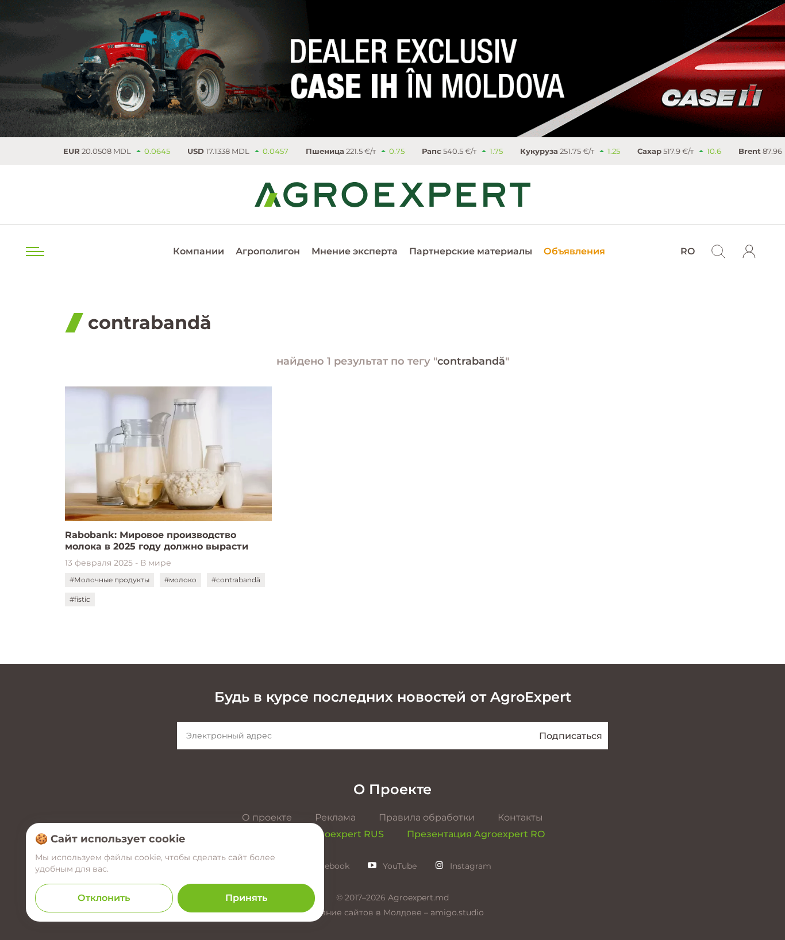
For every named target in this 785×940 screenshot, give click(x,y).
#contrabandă (235, 579)
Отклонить (104, 897)
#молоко (180, 579)
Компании (198, 251)
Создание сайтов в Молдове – (365, 912)
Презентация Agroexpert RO (476, 834)
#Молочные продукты (109, 579)
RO (687, 251)
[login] (749, 251)
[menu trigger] (34, 251)
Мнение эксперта (354, 251)
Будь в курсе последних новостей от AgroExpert (392, 696)
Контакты (520, 817)
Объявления (574, 251)
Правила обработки (427, 817)
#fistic (80, 599)
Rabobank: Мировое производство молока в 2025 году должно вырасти (156, 540)
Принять (246, 897)
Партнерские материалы (470, 251)
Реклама (335, 817)
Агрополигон (268, 251)
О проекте (267, 817)
